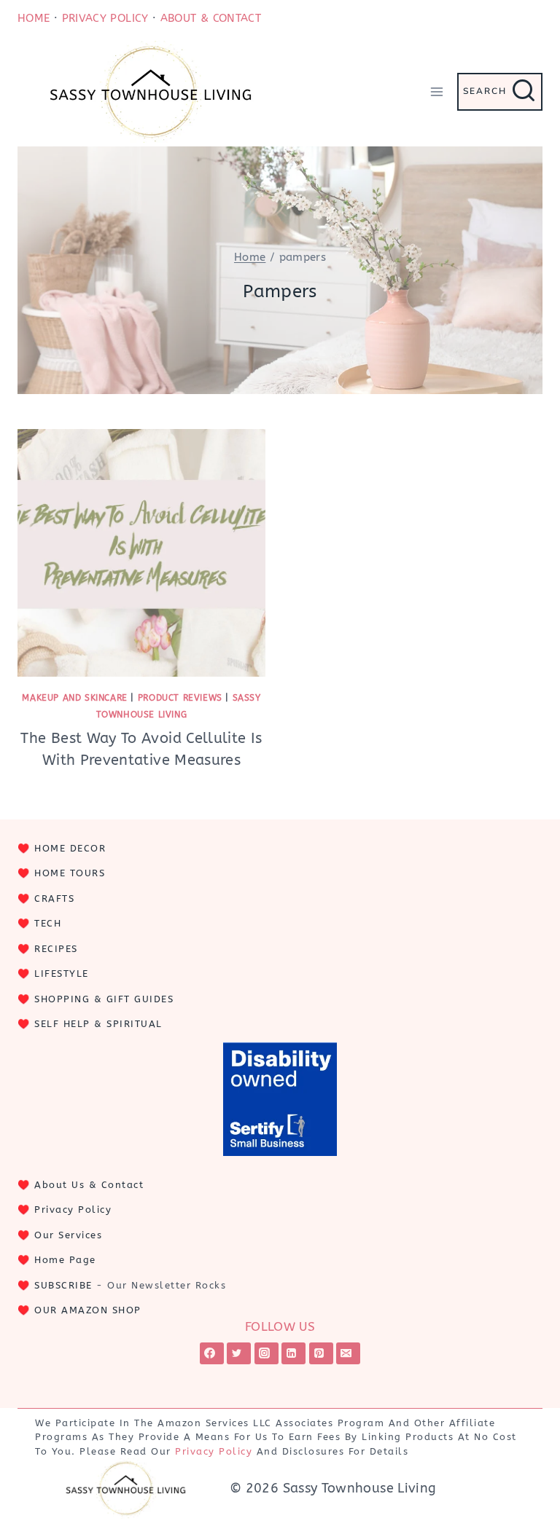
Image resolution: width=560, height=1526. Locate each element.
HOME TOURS (69, 873)
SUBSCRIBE (63, 1285)
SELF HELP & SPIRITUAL (98, 1023)
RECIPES (56, 948)
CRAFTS (54, 898)
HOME (34, 18)
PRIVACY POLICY (105, 18)
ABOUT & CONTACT (210, 18)
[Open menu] (436, 91)
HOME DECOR (70, 848)
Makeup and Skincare (74, 698)
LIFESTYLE (61, 973)
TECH (47, 923)
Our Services (68, 1235)
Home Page (65, 1259)
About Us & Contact (89, 1184)
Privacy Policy (73, 1209)
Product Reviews (180, 698)
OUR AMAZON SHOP (87, 1310)
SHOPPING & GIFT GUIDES (104, 999)
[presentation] (141, 553)
